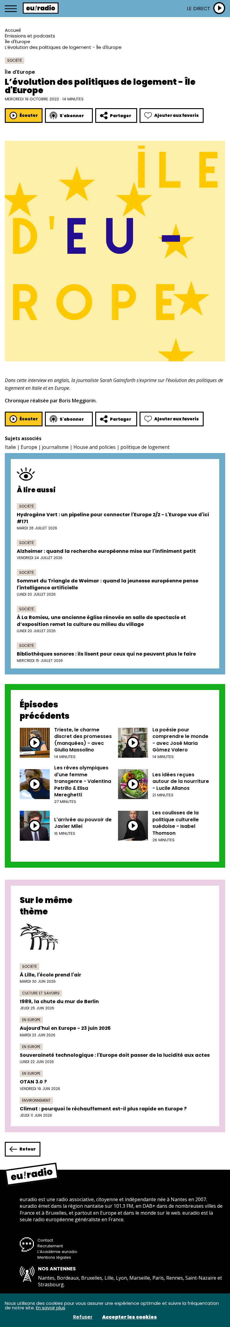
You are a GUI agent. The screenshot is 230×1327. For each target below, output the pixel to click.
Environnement (36, 1100)
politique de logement (145, 447)
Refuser (83, 1317)
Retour (27, 1149)
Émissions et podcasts (30, 36)
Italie (10, 447)
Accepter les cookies (129, 1317)
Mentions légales (54, 1257)
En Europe (31, 1019)
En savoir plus (50, 1307)
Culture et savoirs (41, 993)
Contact (45, 1240)
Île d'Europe (17, 41)
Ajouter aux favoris (176, 115)
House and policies (94, 447)
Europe (29, 447)
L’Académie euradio (57, 1251)
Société (14, 60)
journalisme (55, 447)
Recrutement (50, 1246)
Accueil (13, 30)
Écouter (28, 115)
